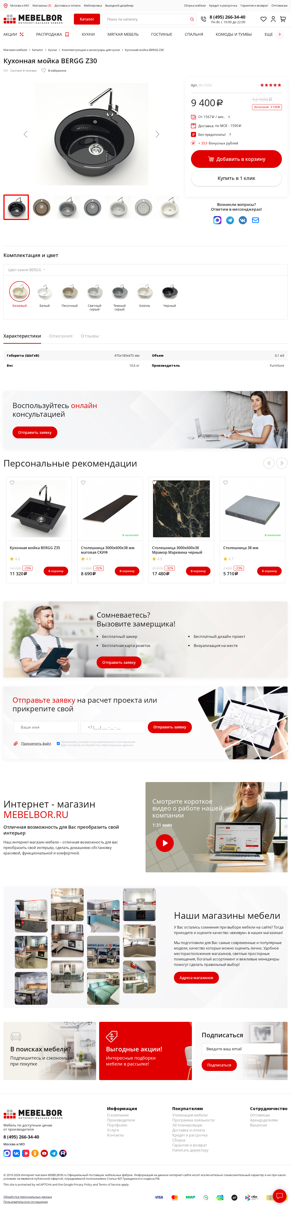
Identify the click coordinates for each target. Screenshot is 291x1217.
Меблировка (93, 6)
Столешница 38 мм (240, 547)
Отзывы (90, 336)
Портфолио (117, 1125)
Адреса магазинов (196, 977)
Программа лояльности (193, 1120)
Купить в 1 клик (236, 178)
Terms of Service (109, 1184)
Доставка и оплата (67, 6)
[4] (275, 85)
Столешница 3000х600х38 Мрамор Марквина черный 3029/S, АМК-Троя (177, 552)
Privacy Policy (83, 1184)
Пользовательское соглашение (25, 1202)
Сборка (178, 1140)
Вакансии (258, 1125)
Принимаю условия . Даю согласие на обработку (98, 743)
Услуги (113, 1130)
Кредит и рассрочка (223, 6)
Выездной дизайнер (119, 6)
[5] (279, 85)
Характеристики (22, 336)
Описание (61, 336)
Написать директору (190, 1150)
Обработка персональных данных (27, 1197)
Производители (121, 1120)
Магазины (42, 6)
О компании (118, 1115)
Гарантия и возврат (254, 6)
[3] (271, 85)
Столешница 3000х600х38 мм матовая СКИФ (108, 550)
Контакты (115, 1135)
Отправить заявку (35, 432)
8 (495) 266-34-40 (227, 17)
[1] (262, 85)
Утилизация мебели (190, 1115)
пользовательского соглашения (112, 742)
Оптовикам (279, 6)
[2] (266, 85)
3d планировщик (187, 1125)
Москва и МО (19, 5)
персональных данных (117, 745)
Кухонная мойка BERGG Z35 (35, 547)
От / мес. (211, 117)
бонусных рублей (218, 143)
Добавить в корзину (240, 159)
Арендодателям (264, 1120)
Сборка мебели (195, 6)
